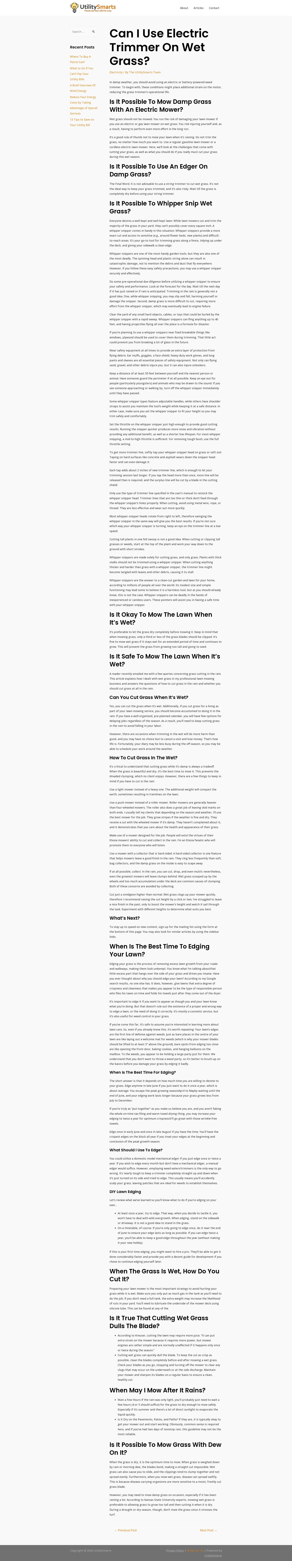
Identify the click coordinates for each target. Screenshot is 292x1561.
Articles (198, 8)
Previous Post (125, 1530)
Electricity (116, 72)
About (184, 8)
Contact (214, 8)
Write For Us (195, 1550)
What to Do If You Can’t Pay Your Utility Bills (81, 73)
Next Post (208, 1530)
